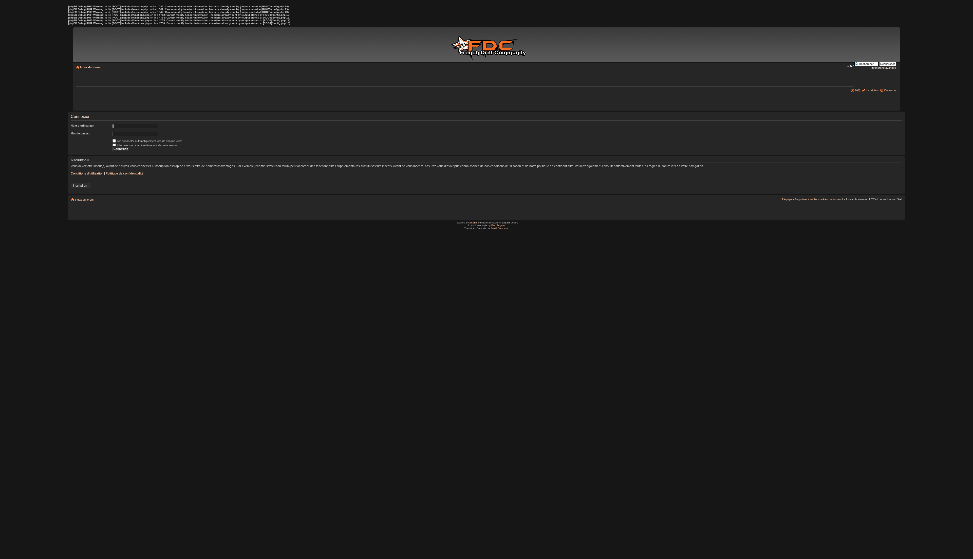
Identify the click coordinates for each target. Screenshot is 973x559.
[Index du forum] (489, 45)
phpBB (474, 222)
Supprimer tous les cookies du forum (817, 199)
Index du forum (90, 67)
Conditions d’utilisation (87, 173)
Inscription (872, 90)
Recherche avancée (883, 67)
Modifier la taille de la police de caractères (850, 66)
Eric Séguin (498, 225)
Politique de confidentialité (124, 173)
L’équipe (787, 199)
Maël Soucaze (499, 228)
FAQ (857, 90)
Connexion (890, 90)
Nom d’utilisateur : (83, 125)
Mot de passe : (80, 133)
